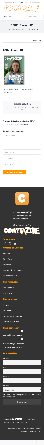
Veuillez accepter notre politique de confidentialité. (22, 396)
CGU (39, 431)
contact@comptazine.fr (13, 335)
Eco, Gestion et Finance (13, 270)
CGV (35, 431)
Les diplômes (9, 287)
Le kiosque (7, 310)
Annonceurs (12, 428)
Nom (4, 368)
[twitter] (10, 243)
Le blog (6, 305)
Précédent (37, 41)
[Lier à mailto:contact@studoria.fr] (22, 330)
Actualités (7, 253)
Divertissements (10, 275)
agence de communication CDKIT (16, 422)
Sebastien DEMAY (12, 90)
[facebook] (5, 243)
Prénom (6, 358)
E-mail (6, 376)
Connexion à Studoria (12, 316)
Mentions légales (24, 428)
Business (7, 264)
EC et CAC (7, 259)
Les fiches (7, 293)
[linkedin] (15, 243)
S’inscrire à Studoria (12, 321)
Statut (6, 386)
